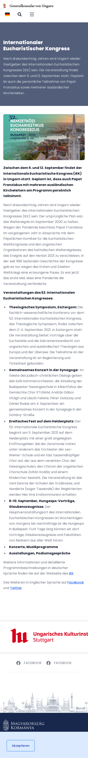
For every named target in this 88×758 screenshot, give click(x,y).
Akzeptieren (20, 746)
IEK (71, 573)
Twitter (16, 588)
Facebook (75, 582)
